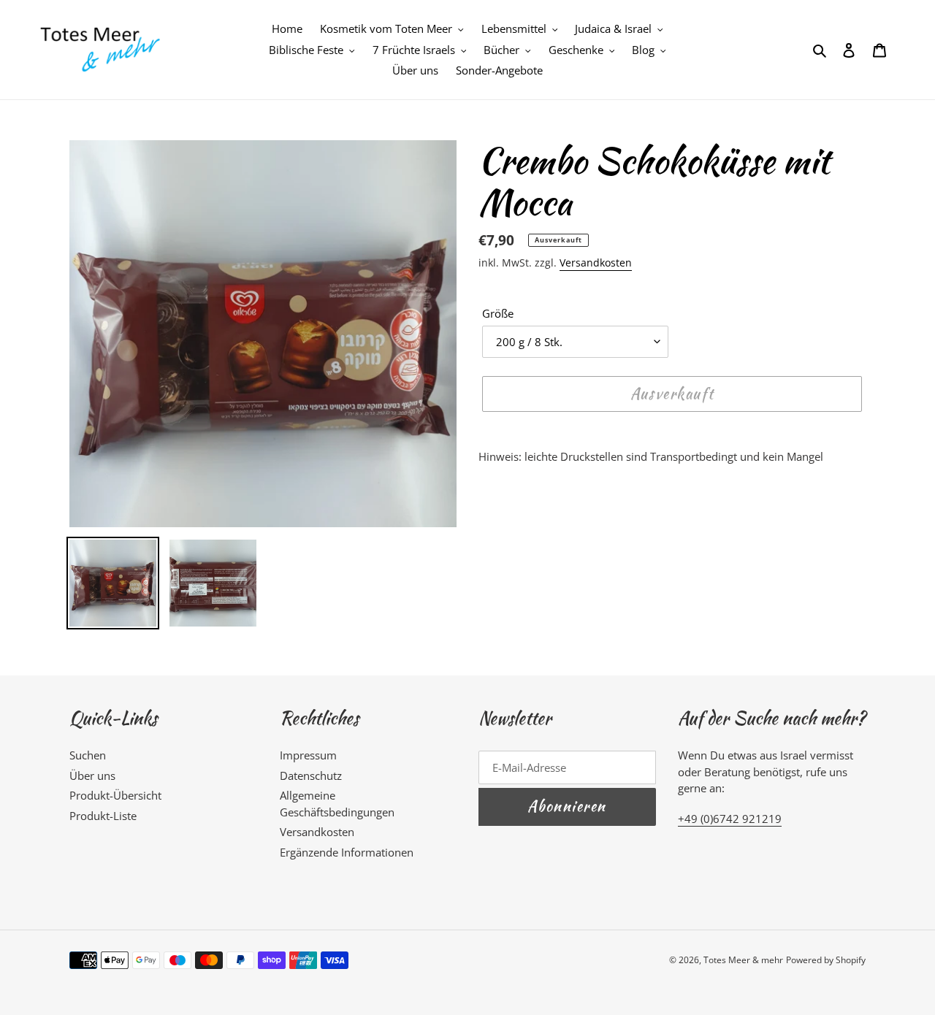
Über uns (92, 775)
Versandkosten (596, 262)
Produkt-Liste (103, 815)
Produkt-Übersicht (115, 795)
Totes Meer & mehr (743, 960)
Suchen (87, 755)
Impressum (308, 755)
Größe (498, 313)
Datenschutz (311, 775)
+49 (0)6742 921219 (730, 818)
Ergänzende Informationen (346, 852)
